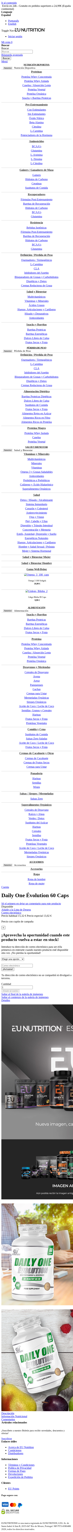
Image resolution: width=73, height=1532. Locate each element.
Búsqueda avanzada (12, 54)
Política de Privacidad (19, 1467)
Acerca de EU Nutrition (21, 1447)
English (12, 23)
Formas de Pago (16, 1471)
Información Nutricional (14, 1416)
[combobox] (17, 51)
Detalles (5, 1000)
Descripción (7, 1413)
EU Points (13, 1488)
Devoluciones (15, 1474)
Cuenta (5, 887)
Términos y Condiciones (21, 1464)
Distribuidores (15, 1453)
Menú (4, 61)
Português (13, 20)
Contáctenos (14, 1450)
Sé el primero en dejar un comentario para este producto (31, 903)
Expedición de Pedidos (20, 1477)
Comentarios (8, 1419)
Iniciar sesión (15, 36)
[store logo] (30, 30)
